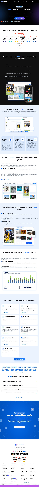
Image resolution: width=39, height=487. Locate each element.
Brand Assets (32, 474)
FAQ (21, 467)
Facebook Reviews (24, 479)
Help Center (32, 465)
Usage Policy (29, 484)
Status (31, 476)
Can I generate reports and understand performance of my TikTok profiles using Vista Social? (19, 393)
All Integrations (13, 481)
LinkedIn (12, 468)
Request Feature (32, 471)
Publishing (4, 465)
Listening (4, 471)
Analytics (4, 467)
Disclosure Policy (34, 484)
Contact (31, 478)
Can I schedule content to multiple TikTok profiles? (19, 381)
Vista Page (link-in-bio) (15, 479)
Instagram (13, 467)
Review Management (6, 472)
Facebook (13, 465)
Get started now (19, 359)
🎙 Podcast (32, 1)
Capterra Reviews (24, 478)
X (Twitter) (12, 475)
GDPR (38, 484)
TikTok (12, 474)
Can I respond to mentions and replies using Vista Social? (19, 389)
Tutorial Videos (32, 468)
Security (22, 484)
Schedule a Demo (33, 472)
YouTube (12, 476)
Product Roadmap (24, 471)
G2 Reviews (23, 476)
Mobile (4, 478)
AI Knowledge (5, 475)
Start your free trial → (19, 18)
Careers (22, 468)
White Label (4, 481)
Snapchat (12, 471)
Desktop (4, 479)
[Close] (36, 482)
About (22, 465)
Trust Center (25, 484)
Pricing (25, 1)
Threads (12, 472)
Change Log (23, 472)
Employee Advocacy (6, 474)
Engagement (5, 468)
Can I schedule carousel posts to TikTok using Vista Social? (19, 385)
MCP (13, 478)
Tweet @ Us (32, 475)
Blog (31, 467)
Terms (19, 484)
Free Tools (22, 475)
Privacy (17, 484)
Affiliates (22, 474)
